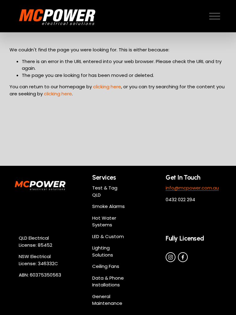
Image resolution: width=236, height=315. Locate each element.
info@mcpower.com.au (192, 188)
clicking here (107, 86)
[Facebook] (183, 257)
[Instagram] (170, 257)
